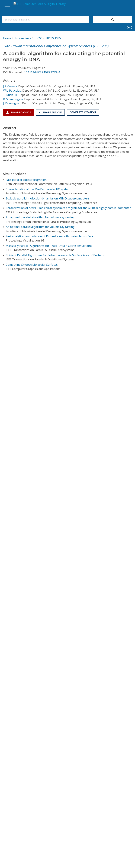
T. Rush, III (10, 95)
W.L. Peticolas (12, 90)
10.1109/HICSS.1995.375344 (42, 72)
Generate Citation (83, 112)
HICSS (38, 38)
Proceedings (23, 38)
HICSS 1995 (53, 38)
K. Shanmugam (13, 99)
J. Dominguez (12, 103)
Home (7, 38)
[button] (129, 27)
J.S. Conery (10, 86)
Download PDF (21, 112)
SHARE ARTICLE (52, 112)
